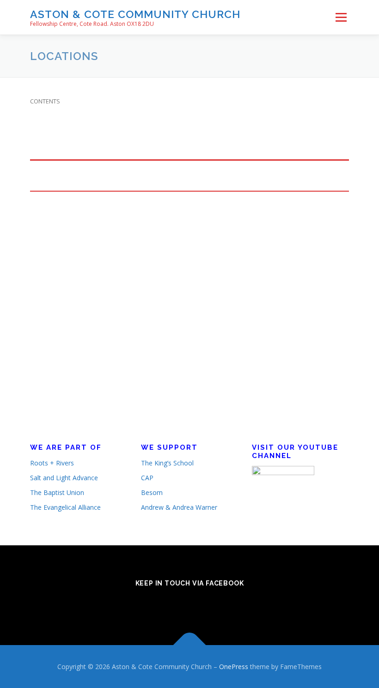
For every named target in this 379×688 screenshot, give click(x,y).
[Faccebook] (189, 603)
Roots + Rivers (52, 463)
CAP (147, 477)
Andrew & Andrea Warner (179, 507)
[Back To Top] (189, 644)
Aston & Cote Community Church (135, 14)
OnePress (233, 666)
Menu (341, 17)
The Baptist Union (57, 492)
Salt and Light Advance (64, 477)
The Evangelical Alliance (65, 507)
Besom (152, 492)
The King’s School (167, 463)
